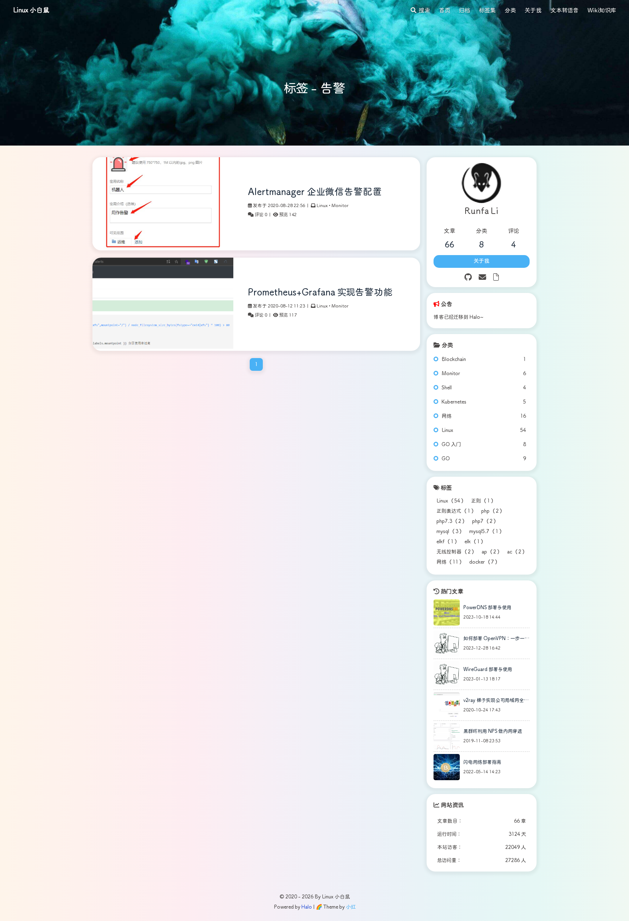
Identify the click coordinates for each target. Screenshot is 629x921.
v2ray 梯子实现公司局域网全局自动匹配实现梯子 (496, 702)
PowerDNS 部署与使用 (487, 608)
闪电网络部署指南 (482, 762)
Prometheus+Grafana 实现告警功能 (320, 292)
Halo (306, 907)
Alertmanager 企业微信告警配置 (315, 192)
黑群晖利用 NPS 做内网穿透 (492, 731)
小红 (351, 907)
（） (450, 501)
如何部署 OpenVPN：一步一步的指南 (496, 640)
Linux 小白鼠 (31, 10)
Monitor (340, 205)
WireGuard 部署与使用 (487, 669)
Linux (322, 205)
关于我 (482, 261)
